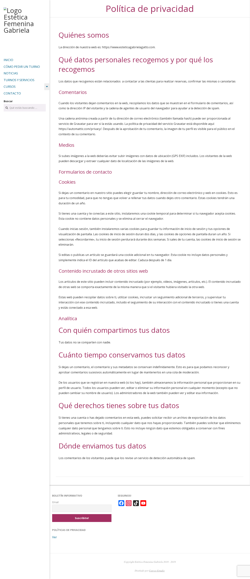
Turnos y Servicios (19, 80)
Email (55, 502)
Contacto (12, 93)
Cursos (10, 86)
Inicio (8, 60)
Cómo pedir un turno (22, 67)
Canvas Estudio (157, 570)
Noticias (11, 73)
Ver (54, 537)
